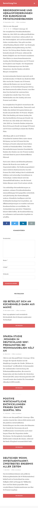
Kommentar (7, 238)
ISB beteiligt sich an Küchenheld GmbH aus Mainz (19, 304)
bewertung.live (10, 3)
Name (5, 260)
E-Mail (5, 267)
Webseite (6, 274)
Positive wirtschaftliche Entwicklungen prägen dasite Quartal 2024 (14, 405)
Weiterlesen (19, 325)
